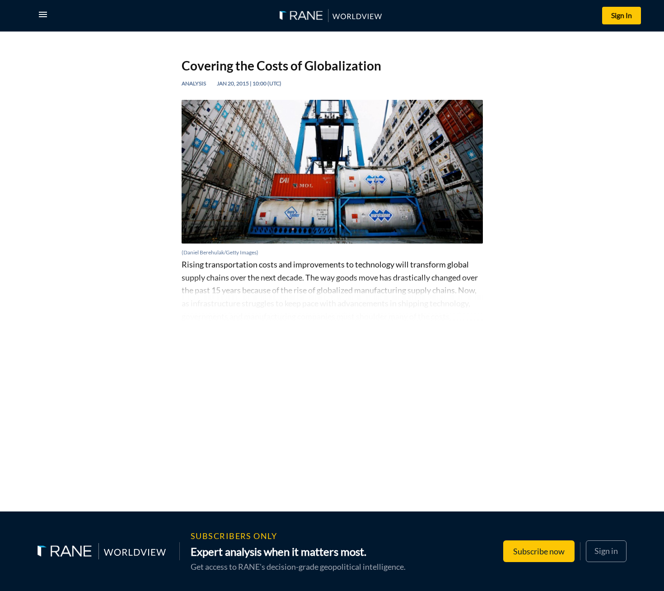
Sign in (606, 551)
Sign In (621, 15)
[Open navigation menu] (44, 15)
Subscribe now (539, 551)
